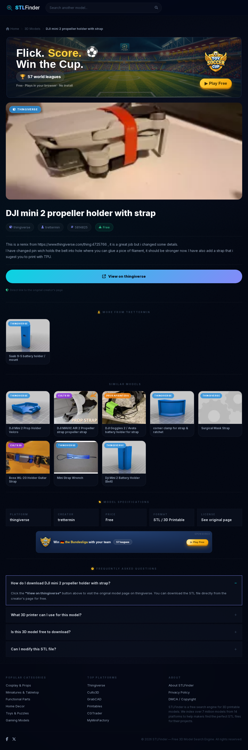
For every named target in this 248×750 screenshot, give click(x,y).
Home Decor (15, 706)
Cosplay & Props (18, 685)
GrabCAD (94, 699)
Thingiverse (96, 685)
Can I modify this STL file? (33, 649)
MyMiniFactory (98, 720)
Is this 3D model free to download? (40, 632)
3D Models (32, 29)
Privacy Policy (179, 692)
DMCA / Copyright (182, 699)
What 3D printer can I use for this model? (46, 615)
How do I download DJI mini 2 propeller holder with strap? (60, 583)
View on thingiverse (127, 276)
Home (14, 29)
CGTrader (94, 713)
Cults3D (93, 692)
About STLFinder (181, 685)
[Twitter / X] (14, 739)
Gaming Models (17, 720)
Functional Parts (18, 699)
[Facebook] (7, 739)
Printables (94, 706)
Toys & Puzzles (17, 713)
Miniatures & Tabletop (22, 692)
